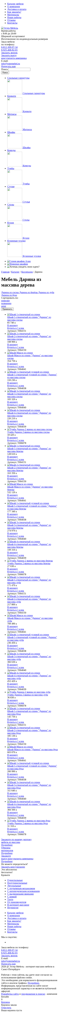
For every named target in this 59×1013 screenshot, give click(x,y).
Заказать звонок (9, 52)
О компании (13, 6)
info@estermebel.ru (10, 63)
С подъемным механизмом (21, 888)
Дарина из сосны (10, 292)
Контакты (12, 23)
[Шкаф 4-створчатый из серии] (32, 410)
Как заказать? (14, 12)
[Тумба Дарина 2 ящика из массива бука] (32, 820)
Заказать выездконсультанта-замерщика (14, 56)
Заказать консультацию (13, 867)
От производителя (16, 902)
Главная (5, 272)
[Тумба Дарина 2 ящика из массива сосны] (32, 429)
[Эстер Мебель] (9, 28)
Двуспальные (14, 885)
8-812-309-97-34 (9, 47)
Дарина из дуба (46, 292)
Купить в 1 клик (15, 328)
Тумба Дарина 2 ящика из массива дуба (27, 694)
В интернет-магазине (18, 905)
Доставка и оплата (16, 9)
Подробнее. (34, 983)
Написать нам (8, 66)
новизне (5, 300)
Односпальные (15, 880)
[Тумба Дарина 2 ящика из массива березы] (32, 560)
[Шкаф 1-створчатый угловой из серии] (32, 372)
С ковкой (12, 896)
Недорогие (12, 907)
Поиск (4, 69)
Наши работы (14, 17)
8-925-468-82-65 (9, 50)
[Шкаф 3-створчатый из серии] (32, 391)
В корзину (12, 325)
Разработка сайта (10, 994)
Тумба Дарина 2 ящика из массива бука (27, 823)
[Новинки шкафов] (17, 264)
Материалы (13, 14)
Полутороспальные (17, 883)
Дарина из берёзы (28, 292)
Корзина (5, 1002)
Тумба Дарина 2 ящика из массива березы (28, 563)
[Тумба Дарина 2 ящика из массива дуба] (32, 692)
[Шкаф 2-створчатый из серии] (32, 333)
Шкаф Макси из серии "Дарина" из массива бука (32, 749)
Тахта (10, 899)
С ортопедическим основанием (23, 891)
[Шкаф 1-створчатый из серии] (32, 314)
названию (6, 303)
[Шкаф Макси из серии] (32, 352)
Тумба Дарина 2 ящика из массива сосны (28, 432)
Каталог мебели (15, 3)
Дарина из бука (9, 295)
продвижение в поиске (33, 994)
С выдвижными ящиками (20, 894)
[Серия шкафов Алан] (19, 261)
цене (3, 306)
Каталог (15, 272)
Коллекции (27, 272)
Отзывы (11, 20)
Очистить (6, 1007)
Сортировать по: (9, 298)
